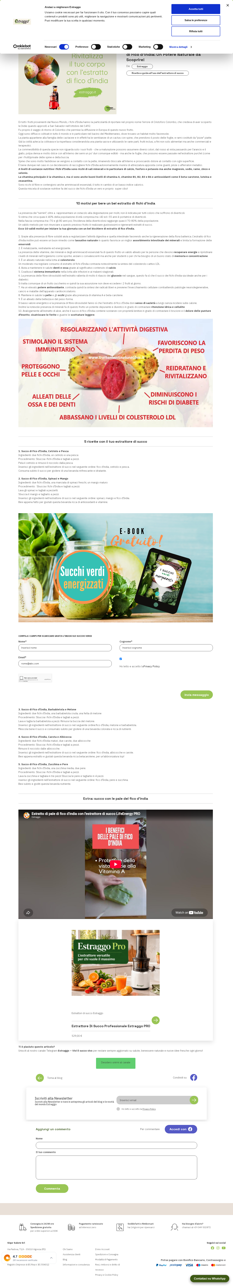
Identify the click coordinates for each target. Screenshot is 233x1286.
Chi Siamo (68, 1249)
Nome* (22, 641)
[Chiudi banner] (228, 5)
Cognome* (126, 641)
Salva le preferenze (196, 20)
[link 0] (22, 47)
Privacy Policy (151, 666)
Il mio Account (102, 1249)
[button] (115, 1063)
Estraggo (142, 66)
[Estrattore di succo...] (116, 963)
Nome (39, 1138)
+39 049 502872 (202, 1227)
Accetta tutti (196, 8)
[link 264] (224, 1248)
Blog (65, 1259)
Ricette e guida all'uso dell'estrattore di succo (158, 73)
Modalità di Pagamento (106, 1259)
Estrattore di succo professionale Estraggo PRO (111, 1026)
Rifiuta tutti (195, 31)
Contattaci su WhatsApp (209, 1278)
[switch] (96, 47)
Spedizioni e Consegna (106, 1254)
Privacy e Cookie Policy (106, 1274)
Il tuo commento (46, 1152)
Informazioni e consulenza (76, 1264)
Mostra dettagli (178, 46)
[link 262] (212, 1248)
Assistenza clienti (71, 1254)
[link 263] (218, 1248)
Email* (22, 657)
